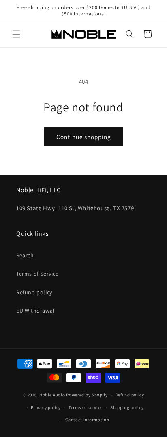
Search (25, 255)
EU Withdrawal (35, 310)
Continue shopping (83, 137)
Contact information (87, 419)
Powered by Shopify (87, 395)
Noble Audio (52, 395)
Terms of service (86, 407)
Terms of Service (37, 273)
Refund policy (34, 292)
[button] (16, 34)
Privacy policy (46, 407)
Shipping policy (127, 407)
